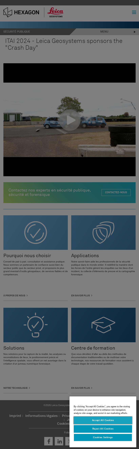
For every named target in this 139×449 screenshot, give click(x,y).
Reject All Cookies (103, 428)
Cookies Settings (103, 437)
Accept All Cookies (103, 420)
